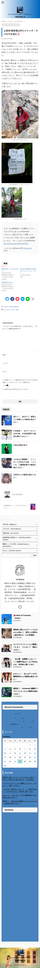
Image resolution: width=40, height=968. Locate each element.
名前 (5, 355)
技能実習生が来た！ (8, 282)
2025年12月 (7, 833)
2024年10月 (7, 864)
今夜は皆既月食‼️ (20, 445)
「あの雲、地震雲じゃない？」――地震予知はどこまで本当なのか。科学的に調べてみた (25, 661)
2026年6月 (7, 820)
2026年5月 (7, 822)
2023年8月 (7, 895)
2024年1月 (7, 884)
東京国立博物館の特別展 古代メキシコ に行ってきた (28, 271)
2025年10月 (7, 838)
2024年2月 (7, 882)
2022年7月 (7, 924)
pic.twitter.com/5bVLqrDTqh (16, 244)
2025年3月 (7, 853)
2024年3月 (7, 880)
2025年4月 (7, 851)
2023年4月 (7, 904)
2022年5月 (7, 928)
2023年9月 (7, 893)
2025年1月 (7, 858)
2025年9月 (7, 840)
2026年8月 (7, 815)
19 (15, 757)
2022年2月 (7, 935)
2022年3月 (7, 933)
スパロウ (12, 309)
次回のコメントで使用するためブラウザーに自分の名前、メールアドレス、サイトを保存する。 (20, 381)
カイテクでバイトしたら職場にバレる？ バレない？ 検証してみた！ (25, 647)
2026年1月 (7, 831)
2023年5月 (7, 902)
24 (5, 761)
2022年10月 (7, 917)
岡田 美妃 (28, 721)
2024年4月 (7, 877)
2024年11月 (7, 862)
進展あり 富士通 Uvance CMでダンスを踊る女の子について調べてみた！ (19, 713)
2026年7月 (7, 818)
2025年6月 (7, 846)
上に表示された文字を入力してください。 (16, 389)
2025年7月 (7, 844)
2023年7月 (7, 897)
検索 (34, 555)
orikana (19, 718)
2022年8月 (7, 922)
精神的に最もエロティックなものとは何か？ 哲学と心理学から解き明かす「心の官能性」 (25, 632)
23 (35, 757)
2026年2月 (7, 829)
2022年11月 (7, 915)
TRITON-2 (20, 17)
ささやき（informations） (11, 306)
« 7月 (5, 769)
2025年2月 (7, 855)
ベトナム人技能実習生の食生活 (12, 727)
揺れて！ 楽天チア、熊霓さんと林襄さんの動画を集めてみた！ (24, 419)
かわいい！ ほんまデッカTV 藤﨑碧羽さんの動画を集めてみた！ (25, 676)
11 (10, 753)
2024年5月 (7, 875)
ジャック (6, 309)
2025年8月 (7, 842)
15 (30, 753)
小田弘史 (26, 727)
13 (20, 753)
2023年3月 (7, 906)
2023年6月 (7, 900)
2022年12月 (7, 913)
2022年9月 (7, 920)
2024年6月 (7, 873)
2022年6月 (7, 926)
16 (35, 753)
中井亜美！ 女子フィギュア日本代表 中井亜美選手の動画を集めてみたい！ (24, 433)
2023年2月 (7, 909)
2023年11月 (7, 889)
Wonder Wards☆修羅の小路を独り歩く (20, 957)
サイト (5, 371)
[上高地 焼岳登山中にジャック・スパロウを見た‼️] (23, 299)
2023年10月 (7, 891)
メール (5, 363)
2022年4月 (7, 931)
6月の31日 (6, 724)
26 (15, 761)
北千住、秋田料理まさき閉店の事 (13, 721)
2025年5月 (7, 849)
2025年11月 (7, 835)
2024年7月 (7, 871)
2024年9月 (7, 866)
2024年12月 (7, 860)
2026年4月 (7, 824)
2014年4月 (7, 937)
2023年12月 (7, 886)
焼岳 (17, 309)
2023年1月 (7, 911)
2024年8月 (7, 869)
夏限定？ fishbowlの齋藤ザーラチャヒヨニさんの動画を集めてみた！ (25, 691)
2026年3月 (7, 826)
